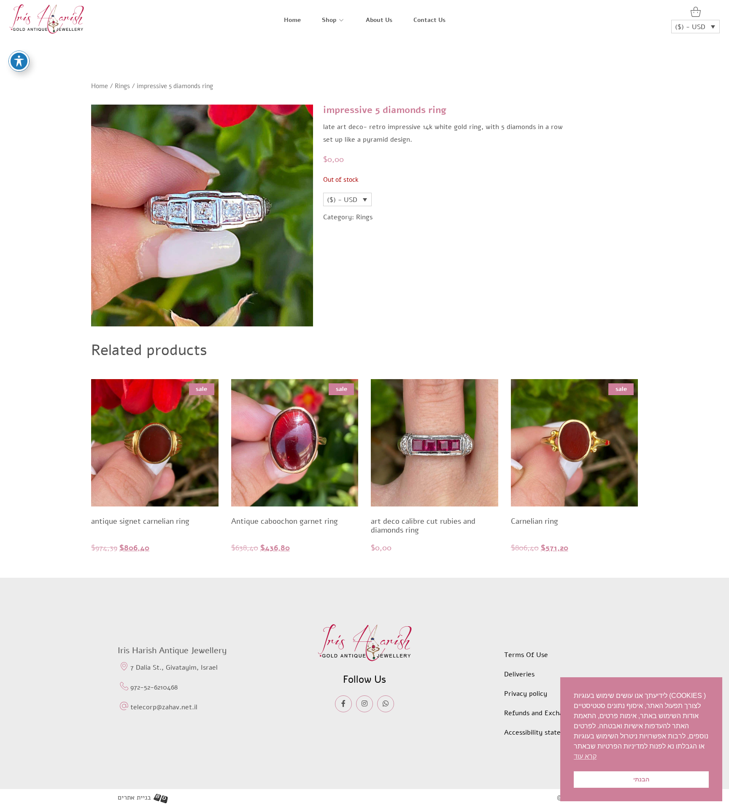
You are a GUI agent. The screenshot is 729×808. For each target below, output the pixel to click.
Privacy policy (525, 693)
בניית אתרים (134, 797)
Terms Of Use (526, 655)
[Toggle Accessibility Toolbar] (19, 61)
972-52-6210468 (154, 687)
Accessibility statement (540, 732)
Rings (122, 86)
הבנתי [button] (641, 779)
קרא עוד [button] (585, 756)
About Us (379, 20)
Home (292, 20)
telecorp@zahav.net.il (163, 707)
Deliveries (519, 674)
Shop (329, 20)
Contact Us (429, 20)
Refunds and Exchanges (540, 713)
